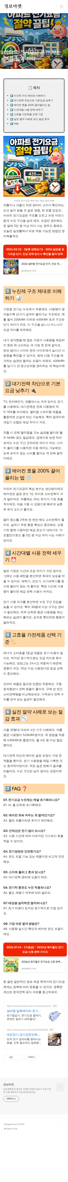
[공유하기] (16, 1057)
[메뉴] (61, 6)
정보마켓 (13, 6)
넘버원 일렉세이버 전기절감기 (24, 1011)
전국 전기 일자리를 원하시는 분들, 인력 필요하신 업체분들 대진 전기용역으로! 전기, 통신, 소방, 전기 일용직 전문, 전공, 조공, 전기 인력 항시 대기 (24, 1041)
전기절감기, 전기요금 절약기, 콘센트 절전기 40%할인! (24, 1017)
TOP (61, 1125)
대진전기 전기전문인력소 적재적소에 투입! (23, 1035)
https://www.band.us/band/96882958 (27, 1029)
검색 (54, 6)
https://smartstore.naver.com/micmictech (29, 1006)
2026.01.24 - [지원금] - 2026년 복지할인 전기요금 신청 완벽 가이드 (35, 949)
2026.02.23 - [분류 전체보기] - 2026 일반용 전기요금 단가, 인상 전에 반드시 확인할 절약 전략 (35, 251)
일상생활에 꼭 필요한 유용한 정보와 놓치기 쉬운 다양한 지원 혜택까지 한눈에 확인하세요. (27, 1091)
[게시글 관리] (20, 1057)
